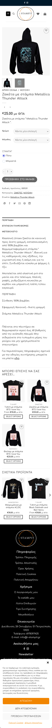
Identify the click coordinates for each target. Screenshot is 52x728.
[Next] (45, 51)
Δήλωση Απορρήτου (33, 723)
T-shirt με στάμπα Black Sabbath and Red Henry (38, 507)
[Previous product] (10, 107)
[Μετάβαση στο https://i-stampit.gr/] (26, 14)
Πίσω (7, 156)
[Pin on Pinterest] (24, 203)
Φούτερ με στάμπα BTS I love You (13, 452)
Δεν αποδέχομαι (26, 708)
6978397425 (32, 633)
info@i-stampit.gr (30, 637)
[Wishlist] (38, 14)
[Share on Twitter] (14, 203)
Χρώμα (5, 131)
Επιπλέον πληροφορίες (15, 226)
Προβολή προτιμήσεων (26, 716)
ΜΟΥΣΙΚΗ (25, 90)
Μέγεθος (6, 140)
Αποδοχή (26, 701)
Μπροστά (9, 161)
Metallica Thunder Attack (22, 197)
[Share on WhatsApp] (4, 203)
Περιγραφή (7, 220)
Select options (13, 416)
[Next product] (4, 107)
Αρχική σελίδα (9, 90)
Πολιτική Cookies (16, 723)
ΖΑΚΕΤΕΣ (18, 193)
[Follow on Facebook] (25, 3)
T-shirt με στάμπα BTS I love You (13, 408)
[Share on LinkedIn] (29, 203)
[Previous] (6, 51)
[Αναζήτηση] (13, 13)
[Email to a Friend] (19, 203)
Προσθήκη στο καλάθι (20, 179)
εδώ (16, 358)
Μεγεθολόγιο (9, 232)
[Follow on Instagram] (27, 3)
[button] (47, 662)
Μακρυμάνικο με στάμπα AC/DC (13, 506)
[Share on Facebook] (9, 203)
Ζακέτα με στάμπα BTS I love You (38, 408)
